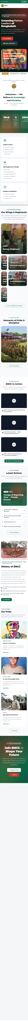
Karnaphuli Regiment (10, 174)
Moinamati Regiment (10, 176)
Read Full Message (10, 65)
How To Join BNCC (9, 147)
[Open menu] (25, 5)
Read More (7, 599)
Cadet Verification (10, 43)
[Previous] (9, 68)
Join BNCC (8, 38)
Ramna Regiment (9, 171)
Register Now (15, 770)
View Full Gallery (14, 366)
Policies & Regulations (10, 196)
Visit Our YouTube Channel (15, 461)
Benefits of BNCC (8, 149)
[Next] (18, 68)
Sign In (15, 774)
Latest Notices (8, 198)
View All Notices (15, 532)
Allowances (7, 154)
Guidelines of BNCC (9, 194)
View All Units (8, 178)
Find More (14, 730)
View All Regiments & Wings (14, 305)
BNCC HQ (6, 169)
